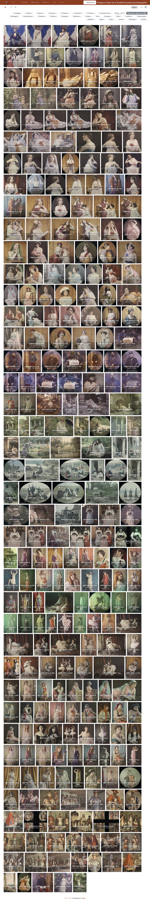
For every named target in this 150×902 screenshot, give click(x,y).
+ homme (52, 13)
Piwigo (83, 898)
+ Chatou (53, 16)
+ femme (65, 13)
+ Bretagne (14, 16)
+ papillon (91, 19)
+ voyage (17, 13)
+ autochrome (105, 13)
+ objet (102, 19)
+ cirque (88, 16)
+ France (90, 13)
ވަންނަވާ (13, 2)
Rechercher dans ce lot (135, 13)
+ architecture (28, 16)
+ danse (29, 13)
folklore (134, 7)
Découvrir (46, 2)
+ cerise (121, 19)
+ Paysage (133, 19)
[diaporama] (5, 7)
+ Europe (107, 16)
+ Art (98, 16)
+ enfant (128, 16)
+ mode (144, 19)
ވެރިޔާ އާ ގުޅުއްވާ (68, 898)
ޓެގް (141, 7)
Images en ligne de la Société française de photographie (122, 2)
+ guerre (40, 13)
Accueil (145, 7)
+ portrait (77, 13)
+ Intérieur (77, 16)
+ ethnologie (141, 16)
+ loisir (111, 19)
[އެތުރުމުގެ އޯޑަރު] (11, 7)
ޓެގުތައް (54, 2)
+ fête (118, 16)
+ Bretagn (65, 16)
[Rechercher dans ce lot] (16, 7)
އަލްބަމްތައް (62, 2)
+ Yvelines (42, 16)
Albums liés (35, 2)
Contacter (25, 2)
